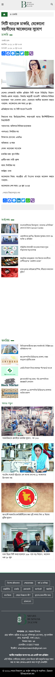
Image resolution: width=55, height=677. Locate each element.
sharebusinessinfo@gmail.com (32, 648)
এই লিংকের (29, 176)
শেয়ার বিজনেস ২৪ (17, 670)
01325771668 (32, 644)
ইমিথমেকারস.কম (27, 673)
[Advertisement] (27, 307)
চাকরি (14, 14)
